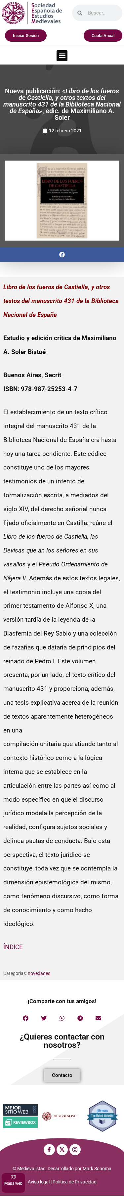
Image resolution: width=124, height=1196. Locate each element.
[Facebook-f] (49, 1149)
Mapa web (13, 1183)
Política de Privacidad (75, 1181)
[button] (62, 55)
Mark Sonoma (97, 1168)
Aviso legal (39, 1181)
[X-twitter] (62, 1149)
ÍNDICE (13, 947)
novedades (39, 973)
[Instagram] (75, 1149)
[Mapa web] (13, 1176)
